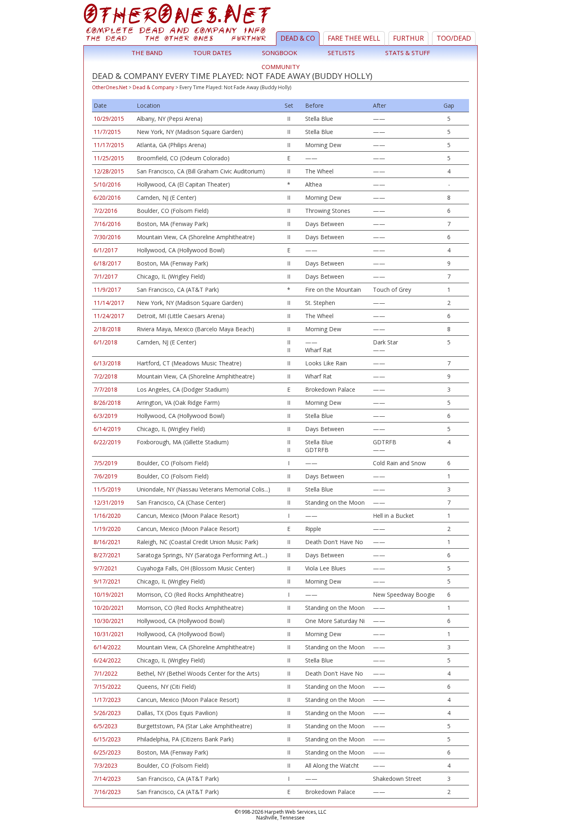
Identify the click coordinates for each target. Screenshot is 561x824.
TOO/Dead (454, 38)
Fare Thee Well (354, 38)
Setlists (341, 52)
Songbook (279, 52)
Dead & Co (297, 38)
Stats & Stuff (407, 52)
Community (281, 66)
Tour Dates (212, 52)
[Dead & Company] (178, 24)
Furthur (408, 38)
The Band (147, 52)
